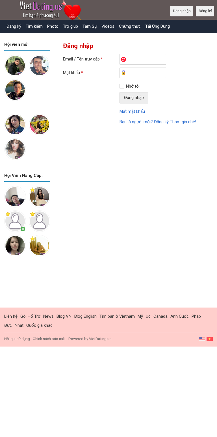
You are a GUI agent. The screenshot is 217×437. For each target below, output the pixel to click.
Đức (8, 325)
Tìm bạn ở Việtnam (117, 316)
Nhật (19, 325)
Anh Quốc (179, 316)
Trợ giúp (70, 26)
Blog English (85, 316)
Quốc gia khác (39, 325)
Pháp (196, 316)
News (48, 316)
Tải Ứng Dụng (157, 26)
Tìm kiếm (34, 26)
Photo (52, 26)
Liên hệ (11, 316)
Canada (160, 316)
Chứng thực (130, 26)
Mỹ (140, 316)
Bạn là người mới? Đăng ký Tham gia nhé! (158, 121)
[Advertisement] (27, 286)
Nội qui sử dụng (17, 339)
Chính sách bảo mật (49, 339)
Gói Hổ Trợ (30, 316)
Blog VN (64, 316)
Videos (107, 26)
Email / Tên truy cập (83, 59)
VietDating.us (100, 339)
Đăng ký (13, 26)
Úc (148, 316)
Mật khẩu (73, 72)
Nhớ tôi (133, 86)
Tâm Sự (90, 26)
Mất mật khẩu (132, 111)
